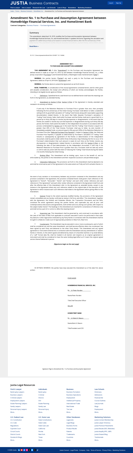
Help (87, 450)
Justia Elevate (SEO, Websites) (105, 429)
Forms (17, 11)
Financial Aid (99, 398)
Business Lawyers (16, 395)
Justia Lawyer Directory (102, 423)
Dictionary (98, 392)
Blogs (96, 406)
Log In (111, 3)
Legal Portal (74, 450)
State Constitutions (45, 420)
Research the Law (39, 7)
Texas (40, 437)
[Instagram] (27, 450)
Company (82, 450)
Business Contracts (26, 11)
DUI (39, 401)
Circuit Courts (15, 431)
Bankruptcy (42, 392)
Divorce (41, 398)
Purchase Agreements (47, 25)
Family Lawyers (15, 406)
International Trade (73, 404)
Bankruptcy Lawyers (17, 392)
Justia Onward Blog (101, 434)
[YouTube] (22, 450)
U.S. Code (13, 423)
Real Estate (70, 406)
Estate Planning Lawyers (18, 404)
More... (12, 412)
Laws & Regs (61, 7)
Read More (33, 46)
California (41, 429)
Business (69, 389)
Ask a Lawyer (26, 7)
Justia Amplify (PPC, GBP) (103, 431)
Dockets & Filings (16, 437)
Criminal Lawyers (16, 398)
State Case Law (43, 426)
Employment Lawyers (17, 401)
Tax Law (69, 409)
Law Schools (51, 7)
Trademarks (70, 434)
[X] (35, 450)
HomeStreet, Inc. (38, 11)
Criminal (41, 395)
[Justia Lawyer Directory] (37, 450)
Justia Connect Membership (104, 420)
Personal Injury (43, 409)
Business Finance (32, 25)
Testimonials (99, 437)
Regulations (14, 426)
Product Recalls (71, 429)
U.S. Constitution (16, 420)
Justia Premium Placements (104, 426)
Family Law (42, 406)
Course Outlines (100, 401)
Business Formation (73, 392)
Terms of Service (96, 450)
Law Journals (99, 404)
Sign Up (118, 3)
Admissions (98, 395)
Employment (70, 398)
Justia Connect (64, 450)
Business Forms (71, 426)
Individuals (42, 389)
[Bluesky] (32, 450)
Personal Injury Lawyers (18, 409)
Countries (69, 437)
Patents (69, 431)
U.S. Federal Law (16, 417)
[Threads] (29, 450)
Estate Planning (43, 404)
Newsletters (72, 7)
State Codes (42, 423)
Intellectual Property (73, 401)
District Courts (15, 434)
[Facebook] (24, 450)
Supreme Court (15, 429)
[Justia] (19, 3)
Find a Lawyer (15, 7)
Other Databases (73, 417)
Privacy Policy (106, 450)
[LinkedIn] (19, 450)
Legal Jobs (70, 420)
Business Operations (73, 395)
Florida (40, 431)
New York (41, 434)
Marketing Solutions (85, 7)
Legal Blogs (70, 423)
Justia (12, 11)
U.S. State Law (44, 417)
